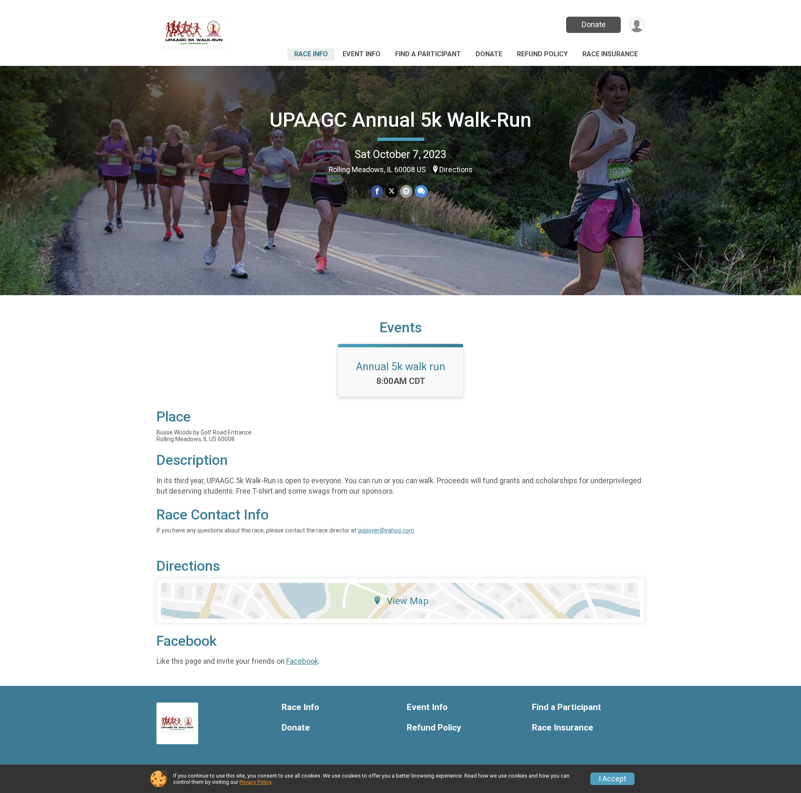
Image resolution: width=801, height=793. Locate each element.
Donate (594, 24)
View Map (407, 600)
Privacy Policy (255, 782)
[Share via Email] (406, 191)
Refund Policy (542, 54)
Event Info (361, 54)
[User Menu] (637, 25)
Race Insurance (610, 54)
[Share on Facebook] (377, 191)
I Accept (612, 779)
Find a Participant (428, 54)
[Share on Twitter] (391, 191)
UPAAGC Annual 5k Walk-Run (400, 120)
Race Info (311, 54)
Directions (456, 170)
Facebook (302, 661)
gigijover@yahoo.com (386, 530)
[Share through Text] (421, 191)
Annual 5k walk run (400, 366)
